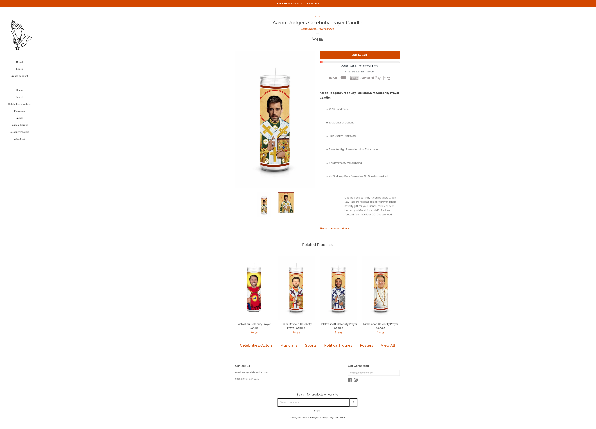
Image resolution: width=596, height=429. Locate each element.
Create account (19, 76)
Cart (20, 62)
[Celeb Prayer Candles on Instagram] (356, 380)
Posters (366, 345)
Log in (19, 69)
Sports (19, 118)
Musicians (19, 111)
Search (19, 97)
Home (19, 90)
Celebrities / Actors (19, 104)
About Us (19, 139)
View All (388, 345)
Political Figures (19, 125)
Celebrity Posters (19, 132)
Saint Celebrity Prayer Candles (317, 28)
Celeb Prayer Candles (316, 417)
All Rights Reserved (336, 417)
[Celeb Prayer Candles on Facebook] (350, 380)
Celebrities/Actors (256, 345)
